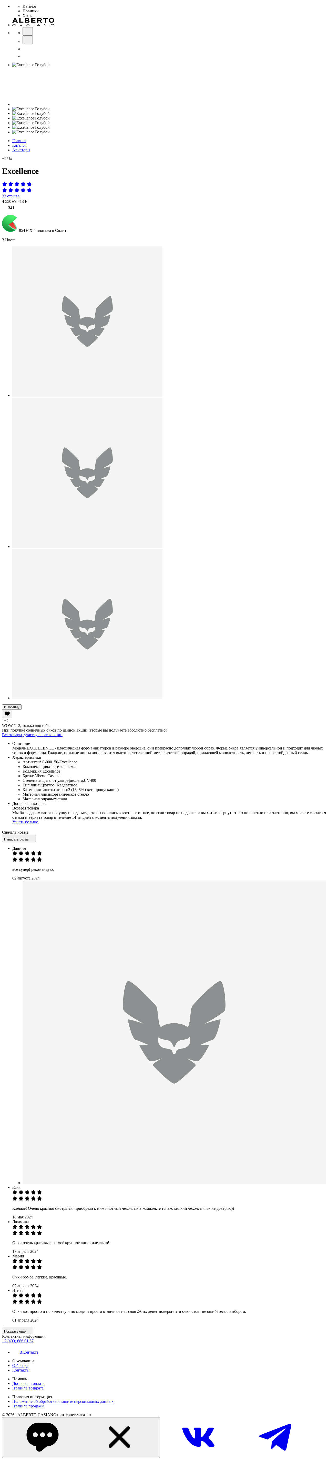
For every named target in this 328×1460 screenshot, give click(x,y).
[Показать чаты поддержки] (81, 1437)
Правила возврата (28, 1388)
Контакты (20, 1370)
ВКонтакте (28, 1352)
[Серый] (87, 546)
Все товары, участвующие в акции (32, 735)
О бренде (20, 1365)
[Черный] (87, 395)
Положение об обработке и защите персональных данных (63, 1401)
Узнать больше (25, 822)
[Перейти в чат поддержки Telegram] (275, 1455)
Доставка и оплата (28, 1383)
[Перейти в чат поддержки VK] (198, 1455)
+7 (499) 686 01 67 (18, 1341)
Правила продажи (28, 1406)
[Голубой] (87, 698)
